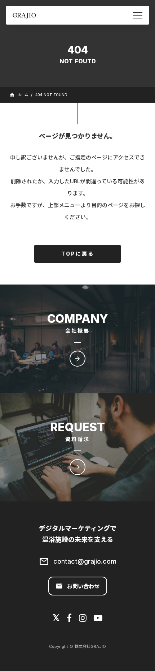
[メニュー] (137, 15)
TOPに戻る (77, 254)
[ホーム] (33, 15)
